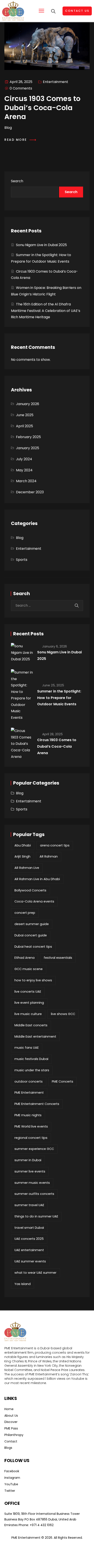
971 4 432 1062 (43, 1525)
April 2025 (24, 426)
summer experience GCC (34, 1149)
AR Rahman (49, 856)
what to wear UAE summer (35, 1272)
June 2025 (24, 414)
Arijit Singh (22, 856)
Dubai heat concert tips (33, 946)
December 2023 (30, 492)
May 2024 (24, 470)
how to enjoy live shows (33, 980)
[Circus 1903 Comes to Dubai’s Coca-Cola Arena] (22, 744)
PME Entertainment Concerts (36, 1104)
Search (17, 181)
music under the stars (31, 1070)
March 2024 (26, 481)
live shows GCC (63, 1014)
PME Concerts (62, 1081)
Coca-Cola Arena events (34, 901)
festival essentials (58, 957)
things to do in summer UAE (36, 1216)
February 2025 (28, 436)
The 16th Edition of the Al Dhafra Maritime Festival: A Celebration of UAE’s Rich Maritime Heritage (45, 311)
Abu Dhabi (22, 845)
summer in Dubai (27, 1160)
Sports (21, 559)
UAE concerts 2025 (29, 1239)
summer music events (32, 1183)
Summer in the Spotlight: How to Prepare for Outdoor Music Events (59, 698)
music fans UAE (26, 1047)
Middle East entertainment (35, 1036)
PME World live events (31, 1126)
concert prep (24, 913)
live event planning (29, 1002)
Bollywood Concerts (30, 890)
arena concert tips (55, 845)
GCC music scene (28, 969)
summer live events (29, 1171)
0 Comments (21, 88)
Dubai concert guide (30, 935)
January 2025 (27, 447)
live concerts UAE (27, 991)
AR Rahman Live (26, 868)
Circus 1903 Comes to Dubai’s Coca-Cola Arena (56, 746)
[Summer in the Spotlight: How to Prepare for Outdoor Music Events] (22, 695)
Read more (16, 139)
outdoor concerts (28, 1081)
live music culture (28, 1014)
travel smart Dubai (29, 1227)
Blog (19, 537)
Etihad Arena (24, 957)
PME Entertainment (29, 1092)
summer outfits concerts (34, 1194)
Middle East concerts (30, 1025)
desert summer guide (31, 924)
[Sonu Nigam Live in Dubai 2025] (22, 652)
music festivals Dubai (31, 1059)
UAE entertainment (29, 1250)
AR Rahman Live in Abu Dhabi (37, 879)
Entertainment (55, 81)
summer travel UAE (29, 1205)
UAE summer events (30, 1261)
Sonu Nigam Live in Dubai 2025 (41, 244)
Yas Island (22, 1284)
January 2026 (27, 403)
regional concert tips (30, 1138)
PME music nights (28, 1115)
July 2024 (24, 459)
